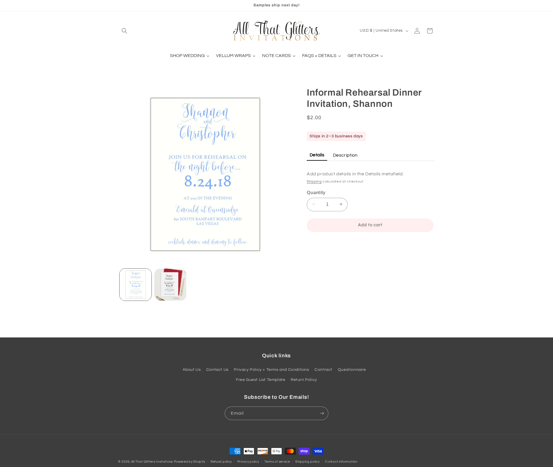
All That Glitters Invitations (152, 461)
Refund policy (221, 461)
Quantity (316, 192)
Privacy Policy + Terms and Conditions (271, 370)
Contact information (341, 461)
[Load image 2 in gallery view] (170, 285)
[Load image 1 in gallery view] (135, 285)
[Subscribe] (321, 413)
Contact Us (217, 370)
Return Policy (304, 380)
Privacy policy (248, 461)
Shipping (314, 181)
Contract (323, 370)
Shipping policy (307, 461)
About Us (192, 370)
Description (345, 155)
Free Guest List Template (260, 380)
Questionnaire (352, 370)
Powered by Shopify (189, 461)
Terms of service (277, 461)
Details (317, 154)
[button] (124, 30)
